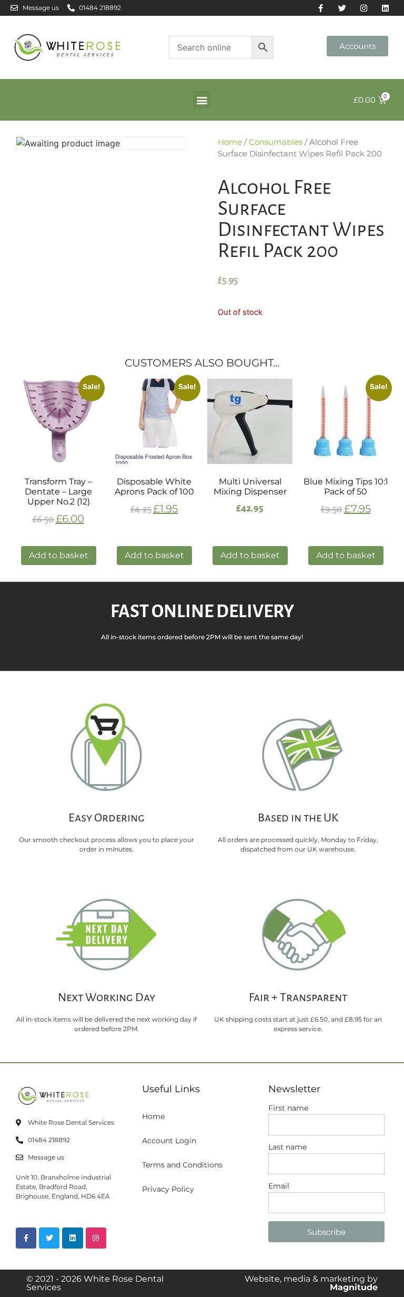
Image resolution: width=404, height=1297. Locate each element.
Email (278, 1186)
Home (230, 142)
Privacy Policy (168, 1189)
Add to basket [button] (58, 555)
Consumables (275, 142)
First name (288, 1108)
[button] (201, 99)
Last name (287, 1147)
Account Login (169, 1140)
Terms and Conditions (182, 1165)
